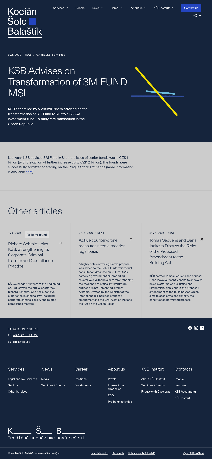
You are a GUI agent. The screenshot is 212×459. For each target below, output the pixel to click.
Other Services (17, 391)
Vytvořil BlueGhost (193, 453)
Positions (80, 378)
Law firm (180, 385)
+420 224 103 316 (25, 329)
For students (83, 385)
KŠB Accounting (185, 391)
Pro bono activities (120, 401)
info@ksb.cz (21, 341)
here (29, 172)
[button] (60, 8)
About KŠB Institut (153, 378)
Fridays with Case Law (155, 391)
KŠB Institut (182, 398)
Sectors (13, 385)
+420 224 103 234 (25, 335)
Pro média (118, 453)
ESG (111, 395)
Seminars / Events (53, 385)
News (45, 378)
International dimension (116, 387)
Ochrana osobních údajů (141, 453)
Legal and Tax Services (22, 378)
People (80, 7)
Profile (112, 378)
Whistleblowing (99, 453)
